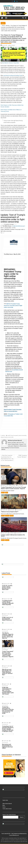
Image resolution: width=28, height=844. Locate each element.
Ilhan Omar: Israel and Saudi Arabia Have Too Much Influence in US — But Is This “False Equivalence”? (7, 458)
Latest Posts (6, 573)
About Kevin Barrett (7, 803)
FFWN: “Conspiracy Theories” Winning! (22, 456)
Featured (7, 515)
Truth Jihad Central (7, 808)
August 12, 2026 (5, 485)
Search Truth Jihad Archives (9, 814)
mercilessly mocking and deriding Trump (12, 75)
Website (3, 449)
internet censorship (22, 435)
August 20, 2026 (6, 598)
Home (3, 25)
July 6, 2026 (4, 532)
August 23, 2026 (6, 583)
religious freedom (4, 437)
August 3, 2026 (6, 703)
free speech (15, 435)
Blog (4, 805)
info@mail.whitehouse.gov (18, 226)
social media (10, 437)
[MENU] (6, 18)
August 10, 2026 (6, 665)
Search (22, 817)
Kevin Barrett (12, 45)
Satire (6, 492)
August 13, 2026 (6, 613)
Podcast (11, 515)
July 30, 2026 (6, 722)
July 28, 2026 (5, 509)
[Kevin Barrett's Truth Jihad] (2, 17)
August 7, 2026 (6, 684)
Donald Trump (10, 435)
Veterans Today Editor (14, 63)
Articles (7, 25)
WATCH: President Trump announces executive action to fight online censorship (13, 305)
